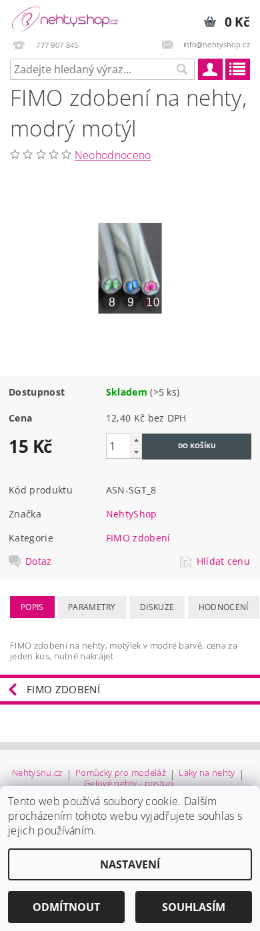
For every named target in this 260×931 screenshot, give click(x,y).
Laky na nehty (207, 773)
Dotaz (38, 561)
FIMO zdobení (138, 537)
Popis (32, 607)
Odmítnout (66, 907)
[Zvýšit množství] (136, 440)
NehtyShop (131, 513)
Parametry (92, 607)
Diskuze (157, 607)
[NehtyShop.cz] (65, 17)
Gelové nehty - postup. (130, 783)
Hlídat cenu (224, 561)
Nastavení (130, 864)
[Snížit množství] (136, 452)
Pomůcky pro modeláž (120, 773)
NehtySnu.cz (37, 773)
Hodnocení (224, 607)
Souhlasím (193, 907)
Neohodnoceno (113, 155)
